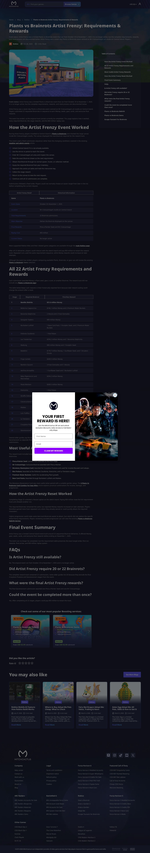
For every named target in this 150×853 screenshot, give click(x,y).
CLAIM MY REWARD (53, 450)
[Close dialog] (115, 395)
